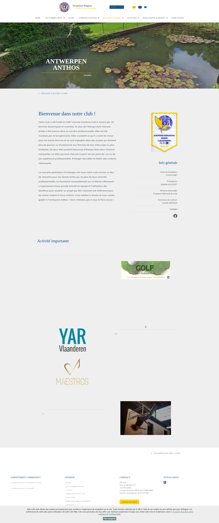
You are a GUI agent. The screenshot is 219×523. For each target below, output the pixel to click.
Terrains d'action (88, 18)
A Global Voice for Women (85, 8)
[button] (117, 7)
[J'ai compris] (109, 518)
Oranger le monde (112, 18)
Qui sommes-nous (53, 18)
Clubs (71, 18)
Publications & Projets (154, 18)
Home (37, 18)
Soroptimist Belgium (82, 5)
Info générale (168, 163)
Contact (173, 209)
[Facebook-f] (165, 482)
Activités (132, 18)
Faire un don (177, 18)
